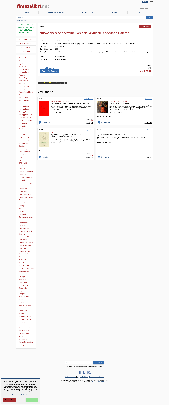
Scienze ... (22, 302)
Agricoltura (23, 61)
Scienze (149, 130)
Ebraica (21, 166)
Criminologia (24, 149)
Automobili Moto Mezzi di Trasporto (26, 121)
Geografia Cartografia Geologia (23, 226)
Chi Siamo (115, 12)
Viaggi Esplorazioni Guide (26, 342)
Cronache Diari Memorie (24, 152)
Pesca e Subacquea (25, 285)
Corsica (21, 146)
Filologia (22, 206)
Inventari (22, 234)
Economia (22, 169)
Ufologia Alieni (24, 333)
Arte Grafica (23, 98)
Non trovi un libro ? (56, 12)
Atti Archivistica (25, 118)
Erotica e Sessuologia (23, 186)
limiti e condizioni (26, 34)
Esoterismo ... (23, 189)
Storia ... (22, 322)
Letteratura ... (23, 240)
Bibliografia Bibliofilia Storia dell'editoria (25, 123)
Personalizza (9, 400)
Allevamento (23, 66)
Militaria (22, 262)
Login (142, 8)
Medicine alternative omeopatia (23, 260)
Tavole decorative (25, 328)
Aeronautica (23, 58)
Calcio (21, 132)
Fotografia (23, 214)
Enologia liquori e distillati (25, 177)
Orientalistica (24, 274)
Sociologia (23, 311)
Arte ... (21, 95)
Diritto (21, 160)
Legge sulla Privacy (82, 377)
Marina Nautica (24, 254)
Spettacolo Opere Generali (25, 319)
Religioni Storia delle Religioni (24, 297)
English (151, 1)
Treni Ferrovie (24, 331)
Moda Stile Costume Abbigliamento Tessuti (26, 268)
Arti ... (21, 103)
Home (27, 12)
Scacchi (21, 299)
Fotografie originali (26, 217)
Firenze (21, 211)
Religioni (22, 294)
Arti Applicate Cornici (24, 109)
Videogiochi (23, 345)
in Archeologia (51, 83)
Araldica (22, 75)
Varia (21, 336)
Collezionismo (24, 140)
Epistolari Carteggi (26, 183)
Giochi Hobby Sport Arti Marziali (26, 229)
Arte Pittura (148, 99)
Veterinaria (23, 339)
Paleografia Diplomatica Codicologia (23, 280)
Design (21, 157)
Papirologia (23, 282)
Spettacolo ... (23, 313)
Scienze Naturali (25, 305)
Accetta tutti (32, 400)
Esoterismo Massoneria (23, 192)
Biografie (22, 126)
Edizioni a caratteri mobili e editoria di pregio (26, 172)
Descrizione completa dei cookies (20, 394)
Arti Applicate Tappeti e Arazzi (25, 112)
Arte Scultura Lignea (24, 101)
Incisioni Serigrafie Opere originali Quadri (26, 231)
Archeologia (23, 78)
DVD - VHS (23, 163)
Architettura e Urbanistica (24, 87)
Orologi (22, 277)
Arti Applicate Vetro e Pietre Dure (26, 115)
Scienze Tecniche (25, 308)
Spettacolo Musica (25, 316)
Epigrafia (22, 180)
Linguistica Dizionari (23, 248)
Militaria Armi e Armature (24, 265)
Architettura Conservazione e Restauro (25, 84)
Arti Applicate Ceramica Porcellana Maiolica (26, 106)
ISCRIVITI (98, 362)
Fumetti (22, 220)
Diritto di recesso (70, 377)
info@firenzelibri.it (98, 381)
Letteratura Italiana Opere (26, 243)
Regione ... (22, 291)
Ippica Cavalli (24, 237)
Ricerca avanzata (21, 20)
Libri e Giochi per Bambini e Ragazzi (25, 246)
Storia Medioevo (25, 325)
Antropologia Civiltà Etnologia (25, 72)
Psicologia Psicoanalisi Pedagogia (23, 288)
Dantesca (22, 154)
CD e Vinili (23, 135)
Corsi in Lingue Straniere (24, 143)
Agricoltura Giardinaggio (24, 64)
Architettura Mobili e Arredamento (26, 92)
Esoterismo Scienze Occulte (26, 197)
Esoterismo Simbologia (23, 200)
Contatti (140, 12)
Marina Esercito (24, 251)
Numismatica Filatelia (24, 271)
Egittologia (23, 174)
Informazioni (87, 12)
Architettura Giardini (23, 89)
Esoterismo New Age (25, 194)
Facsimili (22, 203)
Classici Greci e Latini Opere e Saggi (26, 138)
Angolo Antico (24, 69)
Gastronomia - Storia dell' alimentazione (24, 223)
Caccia (21, 129)
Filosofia (22, 208)
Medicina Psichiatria (26, 257)
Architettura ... (24, 81)
